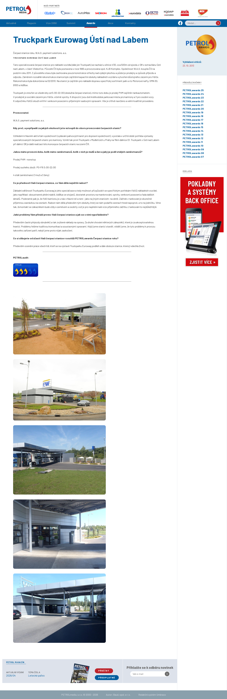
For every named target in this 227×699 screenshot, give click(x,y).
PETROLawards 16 (193, 123)
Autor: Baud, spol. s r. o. (118, 694)
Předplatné (106, 677)
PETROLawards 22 (193, 101)
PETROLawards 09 (193, 149)
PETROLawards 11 (193, 141)
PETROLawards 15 (193, 127)
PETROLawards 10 (193, 145)
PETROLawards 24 (193, 93)
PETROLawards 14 (193, 130)
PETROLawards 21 (193, 104)
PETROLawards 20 (193, 108)
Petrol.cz (18, 9)
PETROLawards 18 (193, 116)
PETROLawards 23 (193, 97)
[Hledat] (218, 23)
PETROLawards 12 (193, 138)
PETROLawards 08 (193, 153)
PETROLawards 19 (193, 112)
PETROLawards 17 (193, 119)
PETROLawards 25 (193, 90)
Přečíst (103, 670)
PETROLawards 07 (193, 156)
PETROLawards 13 (193, 134)
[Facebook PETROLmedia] (180, 24)
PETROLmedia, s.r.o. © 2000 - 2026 (79, 694)
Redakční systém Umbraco (152, 694)
